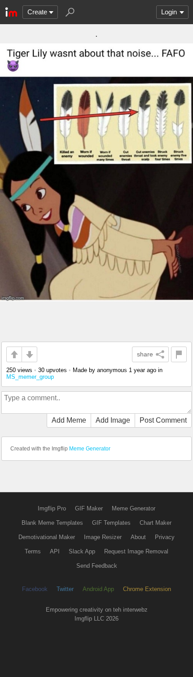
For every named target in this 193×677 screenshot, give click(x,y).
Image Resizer (103, 537)
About (138, 537)
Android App (98, 589)
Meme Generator (89, 449)
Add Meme (69, 420)
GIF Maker (89, 508)
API (55, 551)
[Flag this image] (179, 354)
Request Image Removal (136, 551)
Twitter (65, 589)
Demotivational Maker (46, 537)
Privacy (165, 537)
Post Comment (163, 420)
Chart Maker (155, 522)
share (145, 354)
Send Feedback (96, 565)
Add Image (113, 420)
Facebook (35, 589)
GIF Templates (111, 522)
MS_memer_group (30, 376)
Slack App (82, 551)
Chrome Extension (147, 589)
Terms (33, 551)
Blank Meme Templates (52, 522)
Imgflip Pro (52, 508)
